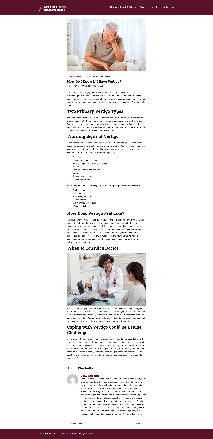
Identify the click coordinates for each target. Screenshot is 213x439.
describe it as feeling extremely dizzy (83, 99)
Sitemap (93, 434)
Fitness (70, 86)
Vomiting (77, 179)
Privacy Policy (84, 434)
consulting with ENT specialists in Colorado (93, 143)
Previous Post (74, 424)
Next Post (140, 424)
